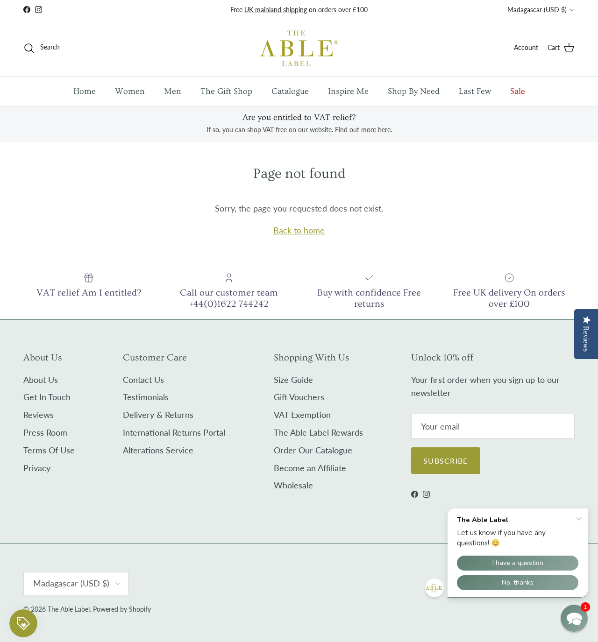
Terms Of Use (49, 450)
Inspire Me (348, 91)
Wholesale (293, 485)
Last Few (475, 91)
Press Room (45, 432)
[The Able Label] (299, 48)
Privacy (36, 468)
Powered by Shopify (122, 609)
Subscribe (445, 460)
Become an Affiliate (310, 468)
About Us (40, 379)
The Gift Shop (226, 91)
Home (84, 91)
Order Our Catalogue (313, 450)
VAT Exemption (302, 414)
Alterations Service (158, 450)
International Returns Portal (174, 432)
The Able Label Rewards (318, 432)
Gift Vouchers (299, 397)
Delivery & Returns (158, 414)
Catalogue (290, 91)
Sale (517, 91)
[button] (574, 618)
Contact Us (143, 379)
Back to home (299, 230)
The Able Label (69, 609)
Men (172, 91)
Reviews (38, 414)
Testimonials (146, 397)
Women (130, 91)
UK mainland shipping (275, 10)
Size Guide (293, 379)
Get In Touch (47, 397)
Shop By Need (414, 91)
